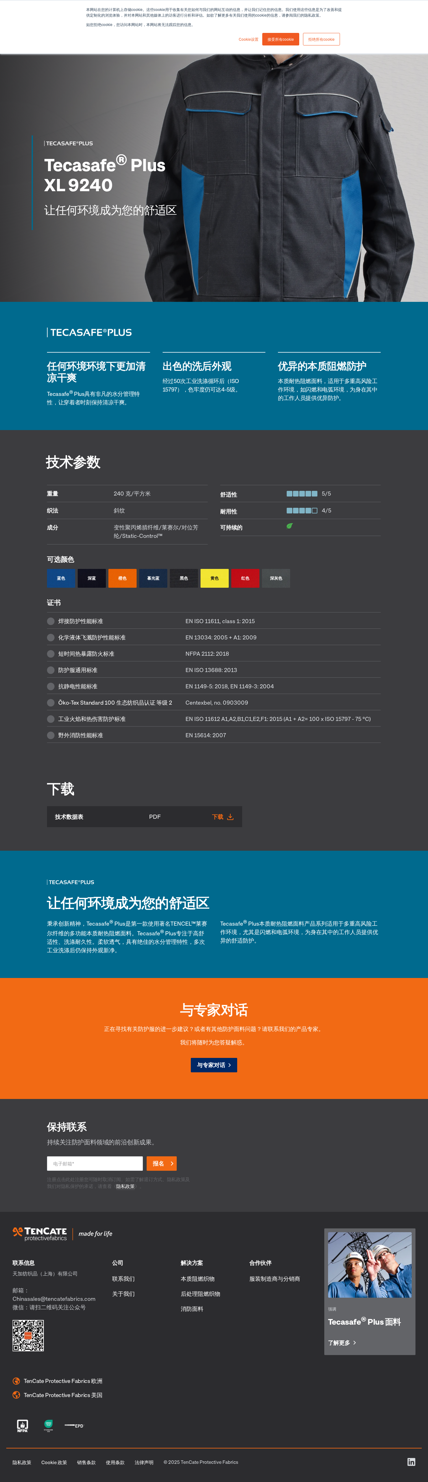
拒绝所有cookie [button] (321, 39)
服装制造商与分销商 (274, 1278)
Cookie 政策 (54, 1462)
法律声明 (144, 1462)
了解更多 (339, 1343)
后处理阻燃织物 (200, 1293)
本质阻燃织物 (198, 1278)
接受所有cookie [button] (281, 39)
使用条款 (115, 1462)
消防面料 (192, 1308)
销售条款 (86, 1462)
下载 (217, 816)
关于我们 (123, 1293)
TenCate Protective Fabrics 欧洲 (63, 1380)
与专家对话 (211, 1064)
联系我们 (123, 1278)
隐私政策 (125, 1186)
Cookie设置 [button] (248, 39)
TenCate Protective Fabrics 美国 (63, 1394)
